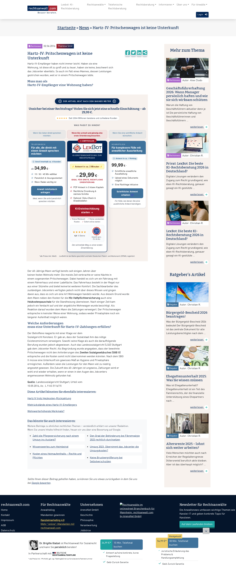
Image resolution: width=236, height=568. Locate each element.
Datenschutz (8, 530)
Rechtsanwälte (95, 4)
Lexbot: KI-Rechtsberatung (70, 6)
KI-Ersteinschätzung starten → (87, 210)
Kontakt (5, 514)
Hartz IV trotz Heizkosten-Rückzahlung (49, 398)
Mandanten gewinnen (53, 514)
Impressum (7, 520)
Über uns (182, 4)
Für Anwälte (198, 4)
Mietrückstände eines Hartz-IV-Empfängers (52, 404)
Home (4, 509)
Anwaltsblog (48, 509)
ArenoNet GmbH (89, 509)
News (84, 28)
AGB (3, 525)
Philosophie (86, 520)
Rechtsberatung (145, 4)
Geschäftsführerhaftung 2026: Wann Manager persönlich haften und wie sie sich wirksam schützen (187, 94)
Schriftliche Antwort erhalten (127, 193)
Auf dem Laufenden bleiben (197, 524)
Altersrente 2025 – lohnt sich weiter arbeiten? (185, 446)
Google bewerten (40, 482)
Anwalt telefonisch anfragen (47, 191)
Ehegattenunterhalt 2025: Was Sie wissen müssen (186, 378)
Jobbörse (85, 530)
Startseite (66, 28)
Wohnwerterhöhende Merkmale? (45, 411)
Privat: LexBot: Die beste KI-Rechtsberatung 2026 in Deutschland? (187, 167)
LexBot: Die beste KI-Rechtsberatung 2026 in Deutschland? (185, 235)
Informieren (165, 4)
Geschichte (86, 514)
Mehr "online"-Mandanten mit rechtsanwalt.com (57, 523)
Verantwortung (88, 525)
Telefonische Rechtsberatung (117, 6)
